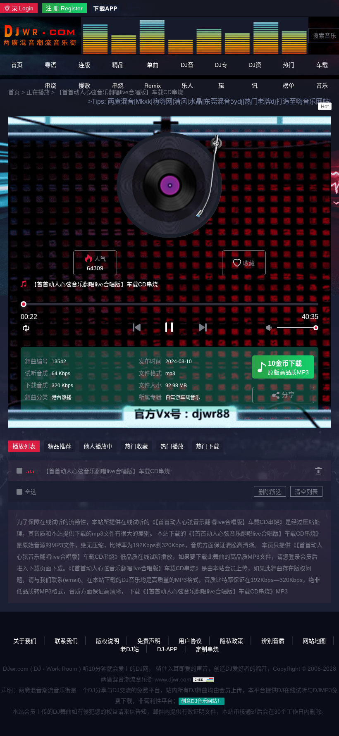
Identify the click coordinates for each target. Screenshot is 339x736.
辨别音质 (272, 641)
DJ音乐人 (187, 75)
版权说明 (107, 641)
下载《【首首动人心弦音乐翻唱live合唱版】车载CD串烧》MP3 (208, 591)
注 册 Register (64, 8)
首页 (17, 65)
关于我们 (24, 641)
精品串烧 (118, 75)
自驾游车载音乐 (182, 397)
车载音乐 (322, 86)
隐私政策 (231, 641)
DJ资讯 (254, 75)
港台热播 (62, 397)
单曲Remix (152, 75)
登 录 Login (18, 8)
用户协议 (190, 641)
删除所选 (270, 491)
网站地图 (314, 641)
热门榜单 (288, 75)
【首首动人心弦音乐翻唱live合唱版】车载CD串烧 (106, 471)
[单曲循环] (26, 328)
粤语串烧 (50, 75)
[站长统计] (203, 679)
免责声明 (148, 641)
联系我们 (66, 641)
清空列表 (306, 491)
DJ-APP (167, 649)
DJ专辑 (221, 75)
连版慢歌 (84, 75)
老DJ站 (129, 649)
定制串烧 (207, 649)
